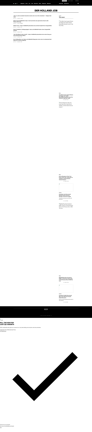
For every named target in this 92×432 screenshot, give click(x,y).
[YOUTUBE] (48, 312)
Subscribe (61, 3)
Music (40, 3)
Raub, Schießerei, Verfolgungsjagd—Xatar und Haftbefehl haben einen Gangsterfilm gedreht (31, 30)
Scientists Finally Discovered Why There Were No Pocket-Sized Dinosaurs (65, 296)
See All (60, 15)
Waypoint (44, 3)
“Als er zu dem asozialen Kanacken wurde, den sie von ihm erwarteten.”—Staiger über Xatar (32, 16)
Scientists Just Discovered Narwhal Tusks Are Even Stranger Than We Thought (65, 195)
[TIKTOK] (47, 312)
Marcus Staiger (20, 18)
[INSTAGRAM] (45, 312)
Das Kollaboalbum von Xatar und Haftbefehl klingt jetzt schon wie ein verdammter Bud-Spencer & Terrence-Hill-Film (32, 40)
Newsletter (66, 3)
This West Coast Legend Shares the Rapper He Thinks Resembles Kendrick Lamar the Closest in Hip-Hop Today (66, 96)
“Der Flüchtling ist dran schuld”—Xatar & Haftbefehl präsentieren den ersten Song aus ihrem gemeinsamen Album (32, 35)
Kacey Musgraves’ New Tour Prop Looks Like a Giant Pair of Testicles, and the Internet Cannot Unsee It (66, 178)
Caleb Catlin (66, 99)
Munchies (36, 3)
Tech (32, 3)
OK (0, 427)
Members (49, 3)
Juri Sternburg (20, 23)
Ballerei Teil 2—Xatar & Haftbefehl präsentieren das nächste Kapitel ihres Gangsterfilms (32, 25)
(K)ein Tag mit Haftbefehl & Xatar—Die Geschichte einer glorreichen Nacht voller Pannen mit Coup (30, 21)
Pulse (26, 3)
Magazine (22, 3)
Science (60, 192)
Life (29, 3)
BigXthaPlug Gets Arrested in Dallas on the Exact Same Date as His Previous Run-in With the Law (66, 279)
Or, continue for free (3, 331)
